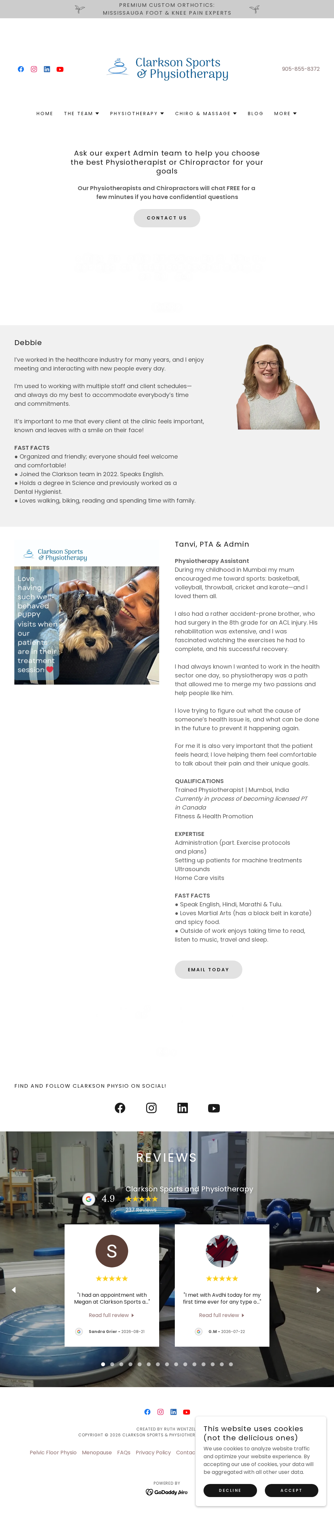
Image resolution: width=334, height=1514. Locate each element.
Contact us (167, 218)
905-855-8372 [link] (301, 69)
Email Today (208, 969)
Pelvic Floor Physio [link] (53, 1452)
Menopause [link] (97, 1452)
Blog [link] (256, 113)
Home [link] (45, 113)
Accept (291, 1490)
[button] (82, 113)
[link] (20, 69)
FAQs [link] (123, 1452)
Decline (230, 1490)
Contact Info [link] (192, 1452)
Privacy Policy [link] (153, 1452)
